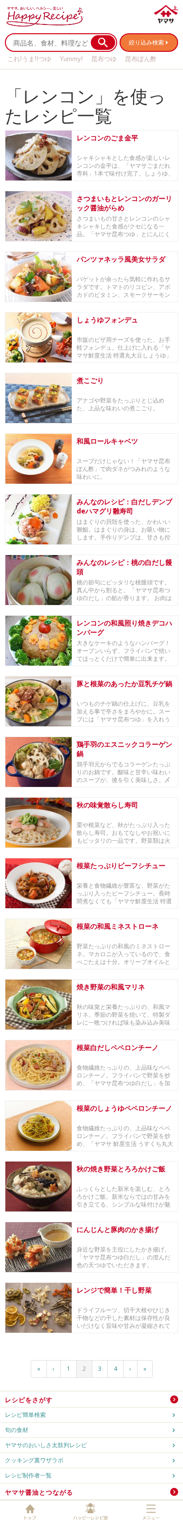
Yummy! (71, 59)
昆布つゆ (104, 59)
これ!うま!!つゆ (29, 59)
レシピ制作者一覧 (28, 1475)
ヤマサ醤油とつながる (39, 1492)
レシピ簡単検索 (25, 1414)
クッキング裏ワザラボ (34, 1460)
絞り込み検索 (146, 42)
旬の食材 (16, 1430)
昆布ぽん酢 (141, 59)
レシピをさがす (29, 1399)
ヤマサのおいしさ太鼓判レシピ (46, 1445)
